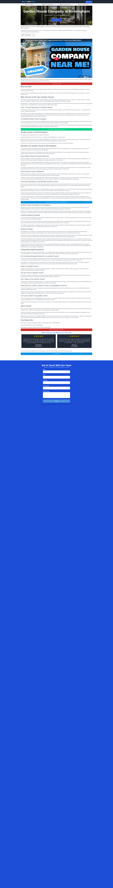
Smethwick (30, 327)
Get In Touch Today (56, 83)
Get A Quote (56, 19)
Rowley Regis (47, 327)
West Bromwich (36, 327)
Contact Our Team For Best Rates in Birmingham (56, 202)
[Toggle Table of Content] (32, 35)
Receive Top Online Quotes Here (56, 329)
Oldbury (42, 327)
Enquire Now (56, 357)
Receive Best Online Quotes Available (56, 129)
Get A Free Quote (56, 353)
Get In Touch (88, 1)
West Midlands (24, 327)
